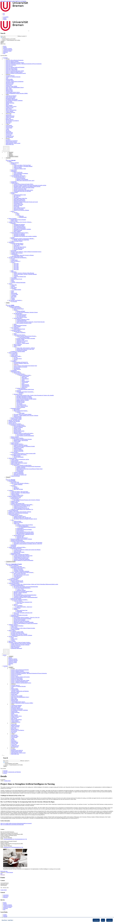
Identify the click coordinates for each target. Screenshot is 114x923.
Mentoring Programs (10, 115)
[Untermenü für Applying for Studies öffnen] (20, 330)
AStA (7, 78)
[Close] (6, 159)
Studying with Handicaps (11, 110)
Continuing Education (7, 49)
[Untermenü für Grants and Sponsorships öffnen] (19, 583)
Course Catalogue (9, 111)
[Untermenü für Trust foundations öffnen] (18, 616)
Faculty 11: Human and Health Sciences (14, 72)
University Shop (9, 133)
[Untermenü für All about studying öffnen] (16, 458)
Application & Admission (11, 95)
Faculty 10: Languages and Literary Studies (15, 70)
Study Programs (9, 105)
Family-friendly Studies (11, 96)
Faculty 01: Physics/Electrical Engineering (14, 60)
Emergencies (8, 131)
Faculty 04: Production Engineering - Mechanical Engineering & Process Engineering (23, 63)
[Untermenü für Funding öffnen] (17, 609)
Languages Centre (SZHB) (11, 86)
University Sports (9, 126)
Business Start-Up (9, 119)
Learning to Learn (9, 107)
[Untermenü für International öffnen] (16, 171)
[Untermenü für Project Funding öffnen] (18, 452)
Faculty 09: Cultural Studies (11, 69)
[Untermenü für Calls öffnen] (13, 520)
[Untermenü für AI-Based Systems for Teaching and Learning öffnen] (33, 433)
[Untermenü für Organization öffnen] (14, 242)
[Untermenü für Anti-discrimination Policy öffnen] (25, 177)
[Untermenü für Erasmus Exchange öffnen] (24, 374)
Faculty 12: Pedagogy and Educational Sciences (16, 73)
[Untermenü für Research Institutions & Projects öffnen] (22, 496)
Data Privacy (6, 896)
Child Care (8, 123)
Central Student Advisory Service (13, 92)
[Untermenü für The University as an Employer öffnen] (21, 300)
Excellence (8, 139)
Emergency (5, 897)
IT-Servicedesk (9, 127)
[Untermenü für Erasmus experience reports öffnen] (30, 375)
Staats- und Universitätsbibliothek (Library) (15, 87)
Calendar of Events (10, 136)
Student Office (9, 85)
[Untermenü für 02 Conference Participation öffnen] (28, 526)
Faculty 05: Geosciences (11, 64)
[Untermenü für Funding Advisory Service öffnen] (22, 515)
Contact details (4, 889)
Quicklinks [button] (5, 666)
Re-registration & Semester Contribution (14, 100)
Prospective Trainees (12, 661)
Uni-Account (8, 134)
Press (4, 53)
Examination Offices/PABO (11, 99)
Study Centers (9, 88)
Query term (3, 36)
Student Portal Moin (10, 102)
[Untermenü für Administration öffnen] (17, 254)
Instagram (5, 915)
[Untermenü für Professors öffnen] (15, 223)
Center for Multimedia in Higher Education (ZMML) (17, 93)
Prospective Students (7, 48)
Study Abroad (9, 108)
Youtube (5, 914)
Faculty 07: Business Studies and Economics (15, 67)
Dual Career (8, 118)
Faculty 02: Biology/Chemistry (12, 61)
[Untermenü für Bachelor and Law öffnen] (21, 331)
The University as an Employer (12, 120)
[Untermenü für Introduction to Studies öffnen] (21, 356)
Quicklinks (5, 57)
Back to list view (4, 871)
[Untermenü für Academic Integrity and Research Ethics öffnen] (25, 547)
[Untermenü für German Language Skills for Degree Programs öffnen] (36, 336)
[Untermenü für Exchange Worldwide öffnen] (25, 388)
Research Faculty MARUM (11, 140)
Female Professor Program (11, 142)
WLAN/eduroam (9, 137)
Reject (103, 920)
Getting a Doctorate (10, 117)
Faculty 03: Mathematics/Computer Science (15, 62)
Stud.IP (7, 104)
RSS (1, 873)
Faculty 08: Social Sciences (11, 68)
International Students (10, 98)
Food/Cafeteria (9, 125)
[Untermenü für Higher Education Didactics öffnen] (23, 444)
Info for (4, 46)
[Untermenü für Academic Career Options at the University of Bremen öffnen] (31, 222)
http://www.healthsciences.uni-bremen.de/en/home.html (12, 824)
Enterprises (5, 52)
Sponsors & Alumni (7, 51)
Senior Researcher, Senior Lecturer (13, 143)
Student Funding (9, 79)
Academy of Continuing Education (13, 76)
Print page (3, 874)
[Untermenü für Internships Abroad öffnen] (22, 394)
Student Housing (9, 132)
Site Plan (8, 130)
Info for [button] (4, 655)
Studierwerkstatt (9, 89)
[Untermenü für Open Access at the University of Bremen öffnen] (28, 483)
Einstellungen (96, 920)
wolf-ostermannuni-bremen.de (15, 839)
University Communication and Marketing (14, 81)
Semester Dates (9, 101)
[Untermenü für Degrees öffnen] (17, 310)
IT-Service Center (9, 83)
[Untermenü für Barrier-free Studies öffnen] (19, 464)
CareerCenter (8, 114)
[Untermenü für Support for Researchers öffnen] (19, 514)
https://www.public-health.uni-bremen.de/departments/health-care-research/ (16, 823)
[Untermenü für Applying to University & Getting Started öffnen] (31, 465)
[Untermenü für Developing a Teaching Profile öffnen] (24, 425)
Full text (4, 37)
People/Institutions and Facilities (9, 38)
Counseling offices (10, 80)
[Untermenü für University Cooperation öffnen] (18, 565)
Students (5, 47)
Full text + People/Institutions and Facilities (11, 40)
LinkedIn (5, 917)
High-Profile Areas (10, 144)
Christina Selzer (7, 780)
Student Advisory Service (11, 106)
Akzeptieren (109, 920)
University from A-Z (10, 75)
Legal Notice (6, 895)
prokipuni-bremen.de (13, 847)
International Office (10, 82)
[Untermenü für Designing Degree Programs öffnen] (23, 438)
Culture (7, 129)
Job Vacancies (9, 121)
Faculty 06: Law (9, 66)
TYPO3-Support (9, 872)
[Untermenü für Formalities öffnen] (16, 361)
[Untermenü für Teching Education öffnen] (22, 318)
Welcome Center (9, 91)
